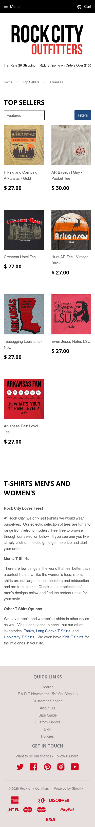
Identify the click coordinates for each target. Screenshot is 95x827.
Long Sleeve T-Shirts (53, 630)
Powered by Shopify (68, 788)
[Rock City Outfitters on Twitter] (20, 768)
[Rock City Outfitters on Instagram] (61, 768)
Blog (47, 729)
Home (8, 81)
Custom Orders (48, 721)
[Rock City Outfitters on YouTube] (75, 768)
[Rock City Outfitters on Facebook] (33, 768)
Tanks (29, 630)
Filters (83, 115)
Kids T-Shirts (73, 636)
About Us (47, 707)
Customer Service (47, 700)
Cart (87, 6)
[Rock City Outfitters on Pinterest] (47, 768)
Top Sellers (31, 81)
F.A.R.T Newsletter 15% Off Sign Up (48, 693)
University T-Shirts (19, 636)
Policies (47, 736)
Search (47, 686)
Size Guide (48, 715)
